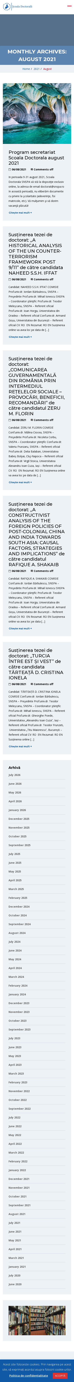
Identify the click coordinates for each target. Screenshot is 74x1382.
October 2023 (18, 1020)
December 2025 (19, 819)
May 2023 (15, 1056)
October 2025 (18, 836)
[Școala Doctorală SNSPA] (17, 6)
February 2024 (18, 985)
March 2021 (16, 1258)
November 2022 (19, 1091)
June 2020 (15, 1284)
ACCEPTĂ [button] (60, 1375)
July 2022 (14, 1117)
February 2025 (18, 898)
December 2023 (19, 1003)
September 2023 (20, 1029)
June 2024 (15, 950)
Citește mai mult (19, 212)
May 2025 (15, 871)
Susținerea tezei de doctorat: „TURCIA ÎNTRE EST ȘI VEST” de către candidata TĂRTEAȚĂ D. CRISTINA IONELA (36, 664)
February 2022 (18, 1161)
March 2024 (16, 977)
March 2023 (16, 1073)
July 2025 (14, 854)
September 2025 (20, 845)
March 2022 (16, 1152)
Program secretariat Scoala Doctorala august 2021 (36, 157)
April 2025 (15, 880)
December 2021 (19, 1179)
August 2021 (17, 1214)
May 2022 (15, 1135)
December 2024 (19, 906)
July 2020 (14, 1275)
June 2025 (15, 862)
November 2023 (19, 1012)
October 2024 (18, 915)
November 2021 (19, 1187)
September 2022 (20, 1108)
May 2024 (15, 959)
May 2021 (15, 1240)
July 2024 (14, 941)
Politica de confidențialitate (28, 1375)
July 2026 (14, 775)
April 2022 (15, 1144)
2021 (37, 69)
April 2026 (15, 801)
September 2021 (20, 1205)
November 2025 (19, 827)
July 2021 (14, 1223)
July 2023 (14, 1038)
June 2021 (15, 1231)
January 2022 (17, 1170)
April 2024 (15, 968)
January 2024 (17, 994)
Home (26, 69)
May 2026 (15, 792)
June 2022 (15, 1126)
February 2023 (18, 1082)
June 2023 (15, 1047)
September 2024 (20, 924)
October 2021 (18, 1196)
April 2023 (15, 1065)
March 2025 (16, 889)
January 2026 (17, 810)
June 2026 (15, 783)
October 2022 (18, 1100)
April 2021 (15, 1249)
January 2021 (17, 1266)
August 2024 (17, 933)
